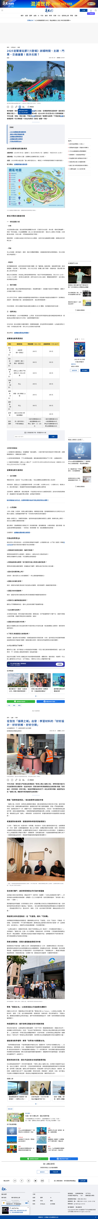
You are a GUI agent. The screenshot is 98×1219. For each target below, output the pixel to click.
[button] (62, 680)
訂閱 (83, 10)
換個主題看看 (81, 310)
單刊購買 (84, 370)
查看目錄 (74, 370)
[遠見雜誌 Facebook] (21, 1180)
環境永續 (10, 1109)
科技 (42, 15)
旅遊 (19, 47)
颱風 (61, 116)
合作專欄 (52, 1204)
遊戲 (33, 111)
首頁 (8, 47)
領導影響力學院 (89, 1195)
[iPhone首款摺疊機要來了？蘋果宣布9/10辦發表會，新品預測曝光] (12, 1131)
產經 (46, 15)
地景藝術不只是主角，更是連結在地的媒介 (26, 1140)
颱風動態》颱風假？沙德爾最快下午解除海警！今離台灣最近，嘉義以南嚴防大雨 (56, 1140)
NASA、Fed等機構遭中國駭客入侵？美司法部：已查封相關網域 (56, 1149)
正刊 (76, 339)
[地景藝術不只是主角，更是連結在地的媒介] (12, 1140)
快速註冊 (55, 1172)
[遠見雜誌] (49, 10)
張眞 (8, 57)
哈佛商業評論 (79, 1193)
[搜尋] (95, 10)
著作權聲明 (71, 1207)
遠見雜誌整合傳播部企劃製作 (14, 731)
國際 (30, 15)
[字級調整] (23, 107)
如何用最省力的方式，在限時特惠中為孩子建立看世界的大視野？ (28, 500)
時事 (16, 717)
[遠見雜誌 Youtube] (35, 1180)
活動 (75, 15)
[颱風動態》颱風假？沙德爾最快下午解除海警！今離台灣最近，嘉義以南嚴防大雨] (42, 1140)
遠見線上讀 (65, 15)
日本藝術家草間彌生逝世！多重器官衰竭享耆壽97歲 (26, 1149)
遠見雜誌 (70, 1193)
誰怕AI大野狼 (75, 366)
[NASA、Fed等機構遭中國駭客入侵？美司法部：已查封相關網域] (42, 1149)
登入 (20, 112)
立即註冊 (82, 1181)
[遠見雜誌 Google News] (42, 1180)
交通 (33, 116)
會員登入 (42, 1172)
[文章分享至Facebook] (12, 107)
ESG (59, 15)
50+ (82, 1195)
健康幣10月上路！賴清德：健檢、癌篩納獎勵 (56, 1131)
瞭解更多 (91, 4)
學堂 (71, 15)
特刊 (82, 339)
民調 (54, 15)
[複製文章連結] (16, 107)
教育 (50, 15)
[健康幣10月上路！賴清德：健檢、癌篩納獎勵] (42, 1131)
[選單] (2, 10)
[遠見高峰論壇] (8, 4)
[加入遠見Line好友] (14, 1180)
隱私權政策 (79, 1207)
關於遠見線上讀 (15, 1197)
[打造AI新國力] (79, 349)
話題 (26, 15)
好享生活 (13, 47)
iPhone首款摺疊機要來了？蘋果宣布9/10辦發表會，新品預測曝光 (26, 1131)
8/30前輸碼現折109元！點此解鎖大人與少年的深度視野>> (53, 20)
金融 (35, 15)
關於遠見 (4, 1197)
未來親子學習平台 (73, 1195)
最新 (22, 15)
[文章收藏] (20, 107)
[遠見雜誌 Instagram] (28, 1180)
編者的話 (73, 364)
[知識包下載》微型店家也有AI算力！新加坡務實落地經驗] (6, 1210)
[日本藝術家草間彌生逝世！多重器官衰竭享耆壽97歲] (12, 1149)
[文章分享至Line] (7, 107)
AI (38, 15)
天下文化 (88, 1193)
